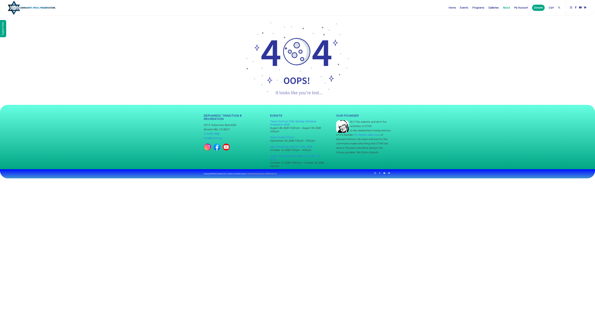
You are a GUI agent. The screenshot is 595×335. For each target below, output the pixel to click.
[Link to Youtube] (580, 7)
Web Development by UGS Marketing (262, 174)
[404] (298, 58)
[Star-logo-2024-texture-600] (31, 8)
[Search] (559, 8)
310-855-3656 (212, 133)
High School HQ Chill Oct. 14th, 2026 (291, 146)
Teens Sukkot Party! (282, 137)
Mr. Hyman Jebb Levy (366, 135)
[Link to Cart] (585, 7)
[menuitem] (452, 8)
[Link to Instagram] (571, 7)
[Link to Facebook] (575, 7)
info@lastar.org (213, 138)
